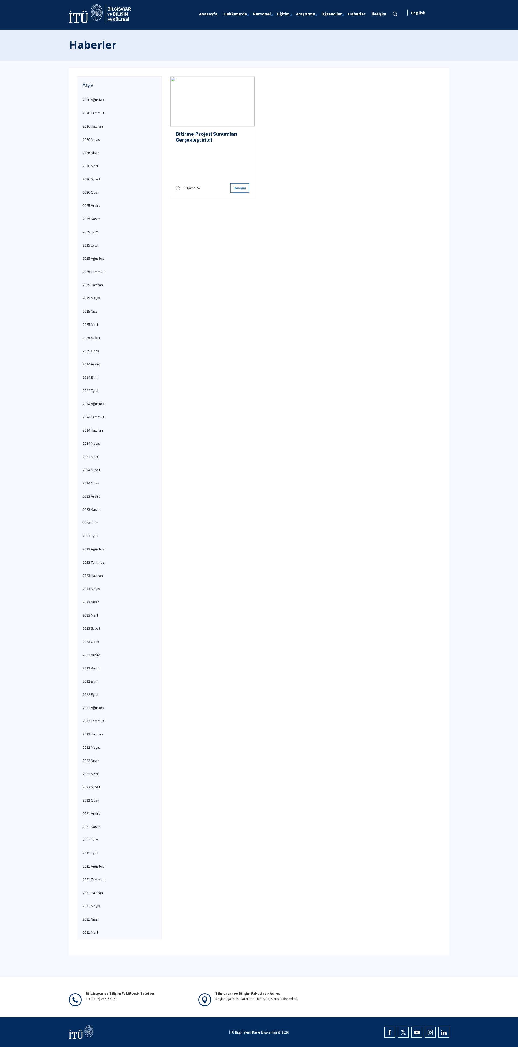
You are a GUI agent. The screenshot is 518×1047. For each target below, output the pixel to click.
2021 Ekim (90, 839)
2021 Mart (90, 932)
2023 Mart (90, 615)
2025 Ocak (91, 350)
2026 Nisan (91, 152)
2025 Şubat (91, 337)
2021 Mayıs (91, 906)
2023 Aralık (91, 496)
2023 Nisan (91, 602)
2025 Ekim (90, 232)
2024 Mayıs (91, 443)
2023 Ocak (91, 641)
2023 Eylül (90, 535)
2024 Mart (90, 456)
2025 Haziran (93, 284)
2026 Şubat (91, 179)
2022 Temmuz (93, 720)
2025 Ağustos (93, 258)
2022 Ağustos (93, 707)
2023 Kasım (92, 509)
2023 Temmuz (93, 562)
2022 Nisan (91, 760)
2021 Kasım (92, 826)
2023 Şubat (91, 628)
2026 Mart (90, 165)
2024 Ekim (90, 377)
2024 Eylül (90, 390)
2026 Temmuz (93, 113)
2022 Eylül (90, 694)
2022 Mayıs (91, 747)
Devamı (240, 188)
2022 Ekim (90, 681)
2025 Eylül (90, 245)
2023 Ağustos (93, 549)
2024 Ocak (91, 483)
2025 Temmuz (93, 271)
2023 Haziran (93, 575)
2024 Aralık (91, 364)
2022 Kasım (92, 668)
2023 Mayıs (91, 588)
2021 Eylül (90, 853)
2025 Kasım (92, 218)
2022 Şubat (91, 787)
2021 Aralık (91, 813)
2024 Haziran (93, 430)
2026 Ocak (91, 192)
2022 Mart (90, 773)
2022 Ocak (91, 800)
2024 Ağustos (93, 403)
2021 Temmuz (93, 879)
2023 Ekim (90, 522)
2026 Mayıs (91, 139)
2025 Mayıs (91, 298)
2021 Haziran (93, 892)
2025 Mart (90, 324)
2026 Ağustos (93, 99)
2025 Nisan (91, 311)
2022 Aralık (91, 654)
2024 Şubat (91, 469)
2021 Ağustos (93, 866)
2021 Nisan (91, 919)
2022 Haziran (93, 734)
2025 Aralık (91, 205)
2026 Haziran (93, 126)
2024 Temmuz (93, 417)
